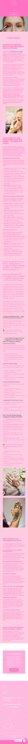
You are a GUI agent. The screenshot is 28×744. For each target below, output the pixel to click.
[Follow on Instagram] (22, 716)
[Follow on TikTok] (24, 716)
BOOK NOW (14, 14)
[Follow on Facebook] (19, 716)
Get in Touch (14, 669)
